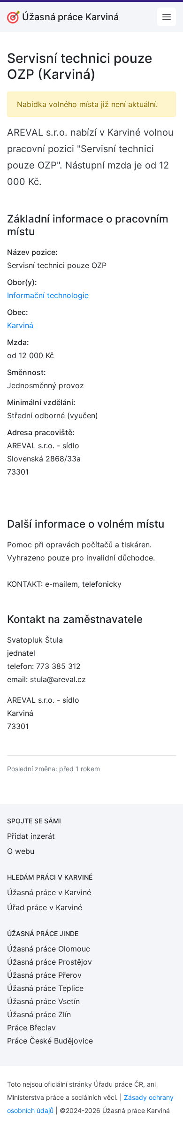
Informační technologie (48, 295)
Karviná (20, 325)
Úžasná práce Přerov (44, 975)
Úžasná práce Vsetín (43, 1001)
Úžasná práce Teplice (45, 988)
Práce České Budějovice (50, 1040)
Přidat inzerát (31, 836)
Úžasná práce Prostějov (49, 962)
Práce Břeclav (31, 1027)
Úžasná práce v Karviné (49, 892)
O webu (20, 851)
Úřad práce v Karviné (44, 907)
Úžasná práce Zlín (39, 1014)
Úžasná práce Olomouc (48, 948)
